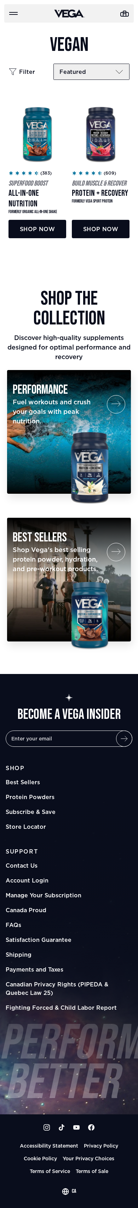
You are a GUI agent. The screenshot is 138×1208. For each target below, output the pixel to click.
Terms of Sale (92, 1171)
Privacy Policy (101, 1145)
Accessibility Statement (49, 1145)
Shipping (18, 954)
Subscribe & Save (31, 812)
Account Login (27, 880)
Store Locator (26, 826)
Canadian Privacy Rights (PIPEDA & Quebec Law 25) (57, 988)
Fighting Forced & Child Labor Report (61, 1007)
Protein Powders (30, 797)
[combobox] (69, 1191)
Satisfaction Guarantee (38, 940)
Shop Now (37, 229)
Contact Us (22, 865)
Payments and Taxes (34, 969)
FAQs (13, 925)
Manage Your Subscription (43, 895)
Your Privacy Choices (88, 1158)
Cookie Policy (40, 1158)
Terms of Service (50, 1171)
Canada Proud (26, 910)
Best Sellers (23, 782)
